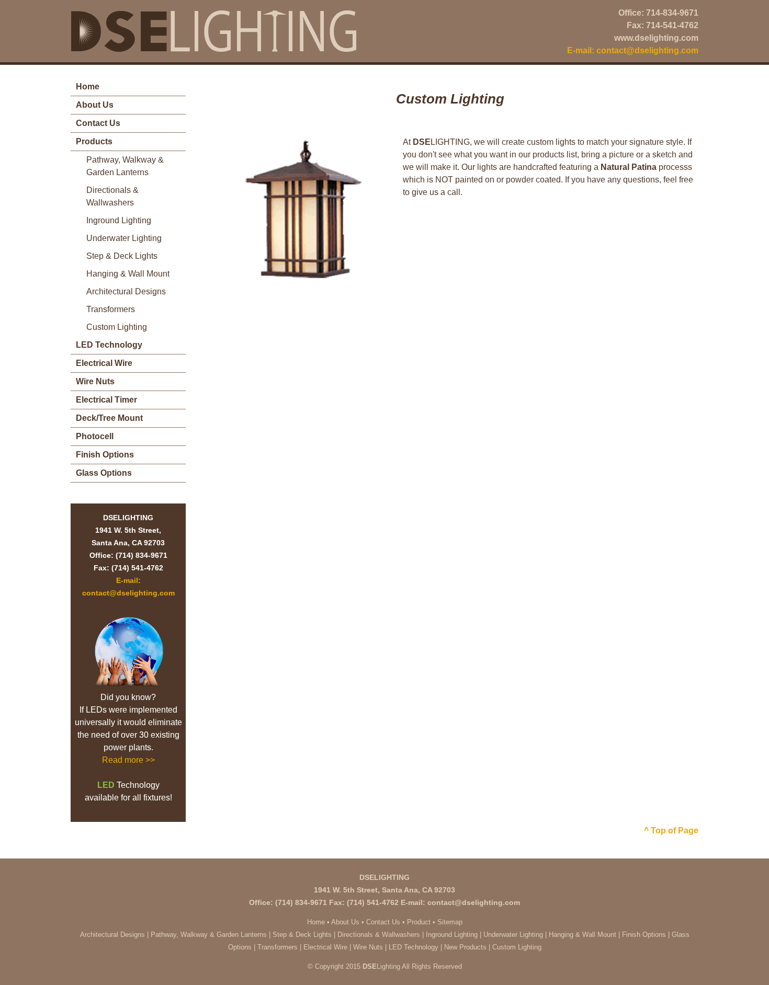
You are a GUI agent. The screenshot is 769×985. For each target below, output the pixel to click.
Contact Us (98, 123)
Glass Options (104, 472)
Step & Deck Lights (121, 255)
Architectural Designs (126, 291)
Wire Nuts (95, 381)
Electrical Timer (106, 399)
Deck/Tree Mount (109, 418)
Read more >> (128, 759)
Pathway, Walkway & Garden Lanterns (125, 166)
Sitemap (449, 922)
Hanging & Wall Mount (127, 273)
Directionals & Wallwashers (112, 196)
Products (94, 141)
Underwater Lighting (124, 238)
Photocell (95, 436)
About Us (95, 104)
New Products (465, 947)
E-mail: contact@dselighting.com (632, 50)
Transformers (110, 309)
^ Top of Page (671, 830)
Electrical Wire (104, 363)
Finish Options (105, 454)
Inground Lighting (118, 220)
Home (87, 86)
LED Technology (109, 344)
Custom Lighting (116, 327)
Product (419, 922)
